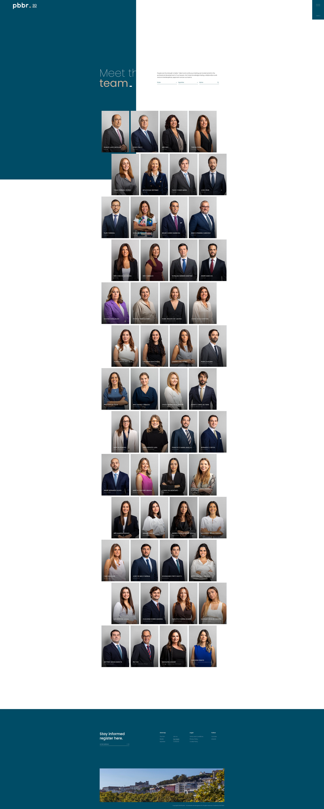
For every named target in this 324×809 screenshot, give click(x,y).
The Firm (162, 736)
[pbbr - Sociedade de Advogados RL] (25, 6)
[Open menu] (318, 3)
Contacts (176, 741)
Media (162, 739)
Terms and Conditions (196, 736)
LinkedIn (213, 739)
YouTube (214, 736)
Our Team (176, 739)
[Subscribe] (127, 744)
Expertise (162, 741)
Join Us (175, 736)
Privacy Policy (194, 739)
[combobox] (166, 82)
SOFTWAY (221, 805)
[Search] (218, 82)
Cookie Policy (194, 741)
